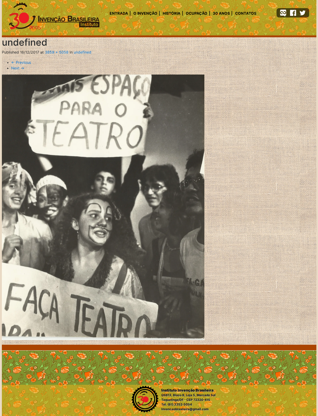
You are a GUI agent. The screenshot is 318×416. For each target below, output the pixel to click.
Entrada (119, 13)
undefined (82, 52)
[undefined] (103, 207)
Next (17, 68)
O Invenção (145, 13)
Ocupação (196, 13)
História (171, 13)
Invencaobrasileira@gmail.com (185, 409)
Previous (21, 62)
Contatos (245, 13)
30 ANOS (221, 13)
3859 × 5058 (56, 52)
